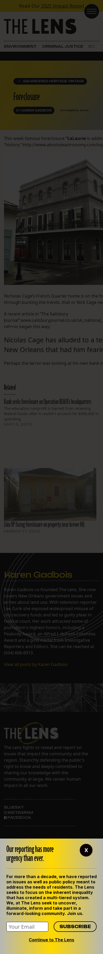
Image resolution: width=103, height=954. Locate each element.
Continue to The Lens (51, 939)
